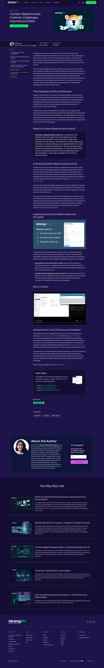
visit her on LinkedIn (48, 468)
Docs (40, 2)
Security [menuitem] (63, 640)
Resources (47, 2)
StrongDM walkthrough (51, 390)
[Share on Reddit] (37, 403)
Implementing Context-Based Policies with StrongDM (19, 66)
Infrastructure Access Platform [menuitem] (15, 636)
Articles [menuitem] (45, 637)
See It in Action (15, 69)
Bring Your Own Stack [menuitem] (14, 644)
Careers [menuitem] (63, 637)
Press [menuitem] (62, 645)
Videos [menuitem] (45, 640)
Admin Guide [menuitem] (29, 640)
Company (55, 2)
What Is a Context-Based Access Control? (20, 57)
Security (16, 10)
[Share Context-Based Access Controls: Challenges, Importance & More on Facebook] (40, 403)
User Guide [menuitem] (29, 637)
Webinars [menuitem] (45, 642)
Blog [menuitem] (44, 635)
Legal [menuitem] (62, 642)
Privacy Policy (63, 661)
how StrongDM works (49, 385)
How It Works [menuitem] (12, 641)
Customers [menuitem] (12, 649)
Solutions (33, 2)
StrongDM (33, 45)
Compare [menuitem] (11, 651)
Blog (11, 10)
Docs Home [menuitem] (29, 635)
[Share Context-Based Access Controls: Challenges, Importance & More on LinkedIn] (34, 403)
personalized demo (49, 388)
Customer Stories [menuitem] (48, 645)
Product (26, 2)
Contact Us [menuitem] (83, 635)
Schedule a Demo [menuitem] (84, 637)
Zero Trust (56, 416)
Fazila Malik (18, 44)
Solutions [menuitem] (11, 639)
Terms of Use (90, 661)
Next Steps (14, 77)
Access (46, 416)
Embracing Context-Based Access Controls (20, 61)
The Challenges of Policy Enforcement (17, 53)
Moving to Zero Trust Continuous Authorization (20, 73)
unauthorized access (77, 345)
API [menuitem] (27, 642)
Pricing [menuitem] (10, 646)
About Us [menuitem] (63, 635)
